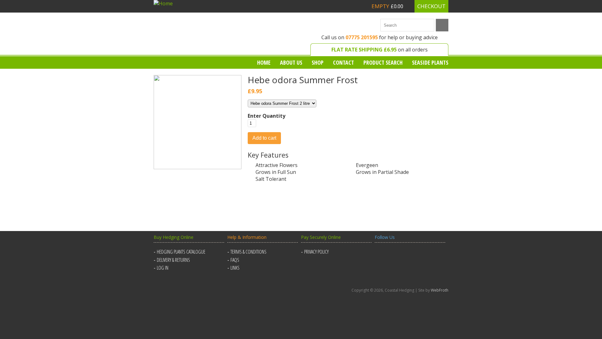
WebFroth (439, 290)
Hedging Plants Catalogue (181, 251)
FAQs (234, 259)
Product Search (383, 62)
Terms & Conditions (248, 251)
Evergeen (367, 165)
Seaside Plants (430, 62)
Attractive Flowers (277, 165)
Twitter (396, 255)
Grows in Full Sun (276, 172)
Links (235, 267)
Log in (162, 267)
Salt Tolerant (271, 178)
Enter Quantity (266, 115)
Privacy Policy (316, 251)
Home (264, 62)
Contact (343, 62)
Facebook (381, 255)
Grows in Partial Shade (382, 172)
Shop (318, 62)
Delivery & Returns (173, 259)
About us (291, 62)
